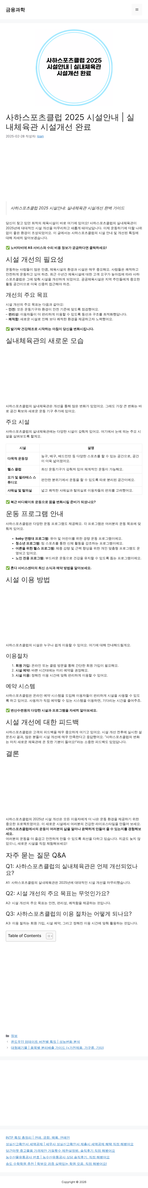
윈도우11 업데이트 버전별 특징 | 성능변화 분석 (45, 1042)
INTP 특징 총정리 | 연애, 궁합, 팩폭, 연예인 (38, 1138)
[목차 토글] (47, 936)
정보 (14, 1036)
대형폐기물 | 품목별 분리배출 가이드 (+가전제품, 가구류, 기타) (57, 1048)
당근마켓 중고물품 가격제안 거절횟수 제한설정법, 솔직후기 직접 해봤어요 (60, 1151)
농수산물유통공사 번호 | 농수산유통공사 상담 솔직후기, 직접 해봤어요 (58, 1157)
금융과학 (15, 10)
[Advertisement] (74, 173)
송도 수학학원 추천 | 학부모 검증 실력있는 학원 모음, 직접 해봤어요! (56, 1164)
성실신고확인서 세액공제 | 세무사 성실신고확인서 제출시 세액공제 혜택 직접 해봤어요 (70, 1144)
